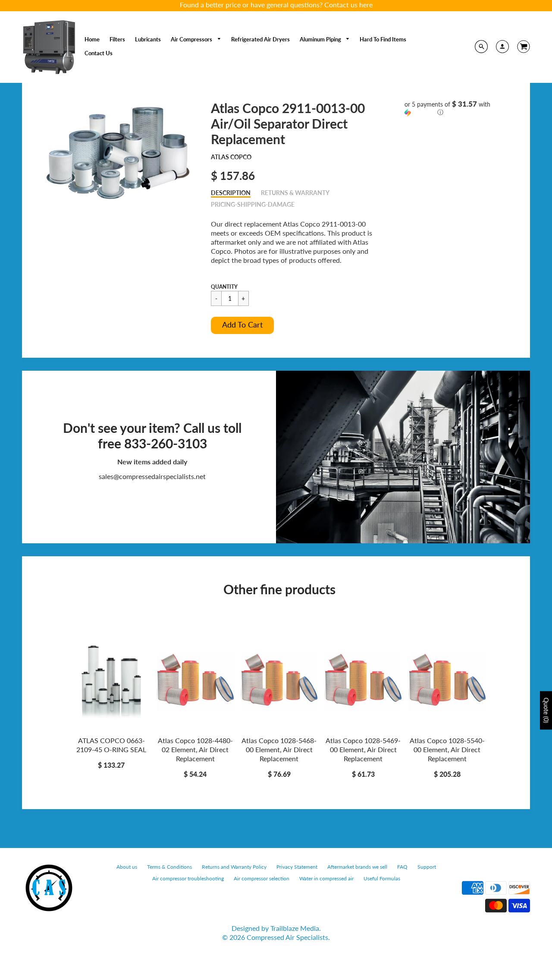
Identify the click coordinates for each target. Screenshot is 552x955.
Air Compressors (192, 39)
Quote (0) (546, 710)
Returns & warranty (295, 192)
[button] (242, 325)
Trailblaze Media (294, 928)
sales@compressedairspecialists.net (152, 476)
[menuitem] (92, 39)
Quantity (224, 287)
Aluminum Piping (321, 39)
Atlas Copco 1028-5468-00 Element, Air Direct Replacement (279, 749)
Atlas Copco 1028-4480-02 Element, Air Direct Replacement (195, 749)
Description (231, 192)
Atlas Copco (231, 157)
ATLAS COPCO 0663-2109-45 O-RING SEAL (111, 744)
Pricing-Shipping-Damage (253, 204)
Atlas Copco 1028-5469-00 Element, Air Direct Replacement (363, 749)
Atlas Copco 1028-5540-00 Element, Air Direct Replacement (447, 749)
